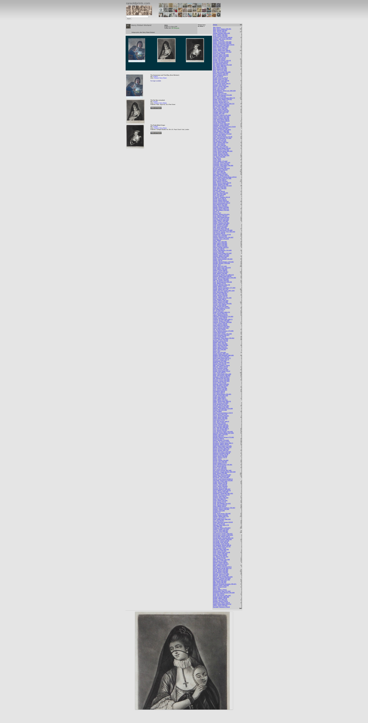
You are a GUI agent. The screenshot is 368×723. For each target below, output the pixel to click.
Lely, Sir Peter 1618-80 (219, 329)
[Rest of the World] (180, 7)
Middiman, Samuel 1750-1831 (221, 362)
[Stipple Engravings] (161, 16)
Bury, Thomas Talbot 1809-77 (221, 106)
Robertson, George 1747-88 (220, 454)
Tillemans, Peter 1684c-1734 (221, 525)
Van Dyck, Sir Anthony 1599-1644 (222, 539)
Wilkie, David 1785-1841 (219, 582)
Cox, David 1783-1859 (219, 157)
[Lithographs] (170, 16)
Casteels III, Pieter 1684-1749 (221, 124)
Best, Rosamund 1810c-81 (220, 63)
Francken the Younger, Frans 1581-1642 (224, 231)
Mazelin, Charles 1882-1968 (220, 354)
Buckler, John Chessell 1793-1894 (222, 95)
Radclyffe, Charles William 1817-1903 (223, 433)
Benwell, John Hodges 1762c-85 (222, 60)
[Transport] (194, 12)
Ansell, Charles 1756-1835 (220, 36)
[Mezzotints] (218, 12)
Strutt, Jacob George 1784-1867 (222, 513)
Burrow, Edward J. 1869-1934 (221, 105)
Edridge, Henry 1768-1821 (220, 206)
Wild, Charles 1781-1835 (219, 581)
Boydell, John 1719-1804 (220, 82)
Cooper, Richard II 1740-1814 (221, 149)
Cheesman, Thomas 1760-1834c (222, 129)
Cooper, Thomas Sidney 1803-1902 (222, 151)
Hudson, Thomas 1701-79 (220, 296)
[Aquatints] (166, 16)
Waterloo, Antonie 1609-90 (220, 562)
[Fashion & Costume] (199, 16)
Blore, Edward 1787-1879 (220, 69)
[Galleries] (209, 12)
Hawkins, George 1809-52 (220, 270)
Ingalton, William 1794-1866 (220, 300)
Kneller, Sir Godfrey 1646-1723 (221, 312)
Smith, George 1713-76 (219, 502)
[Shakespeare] (194, 16)
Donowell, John (217, 190)
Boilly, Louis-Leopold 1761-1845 (221, 72)
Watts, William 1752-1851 (220, 565)
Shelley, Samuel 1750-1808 (220, 492)
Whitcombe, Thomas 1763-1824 (222, 578)
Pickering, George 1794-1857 (221, 405)
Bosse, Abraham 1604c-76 (220, 75)
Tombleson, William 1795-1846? (222, 528)
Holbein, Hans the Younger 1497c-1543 (224, 290)
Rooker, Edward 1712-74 (219, 463)
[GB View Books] (209, 16)
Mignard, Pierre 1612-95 (219, 364)
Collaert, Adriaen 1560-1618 (220, 142)
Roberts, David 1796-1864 (220, 456)
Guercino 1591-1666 (218, 252)
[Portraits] (185, 12)
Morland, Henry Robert (160, 78)
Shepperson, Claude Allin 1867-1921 (223, 493)
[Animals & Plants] (180, 12)
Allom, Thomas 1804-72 (219, 32)
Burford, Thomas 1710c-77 (220, 101)
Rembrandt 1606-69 (218, 438)
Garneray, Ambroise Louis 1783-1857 (223, 237)
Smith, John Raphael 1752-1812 (222, 503)
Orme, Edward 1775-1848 (220, 388)
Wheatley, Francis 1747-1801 (221, 574)
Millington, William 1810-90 (220, 367)
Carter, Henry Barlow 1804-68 (221, 119)
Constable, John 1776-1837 (220, 147)
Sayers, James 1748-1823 (220, 486)
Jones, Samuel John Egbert (220, 306)
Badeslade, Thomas (218, 40)
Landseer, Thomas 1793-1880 (221, 321)
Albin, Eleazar (217, 27)
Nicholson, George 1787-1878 (221, 381)
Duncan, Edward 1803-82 (220, 200)
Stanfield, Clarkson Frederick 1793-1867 (224, 508)
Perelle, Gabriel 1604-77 (219, 398)
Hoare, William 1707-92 (219, 283)
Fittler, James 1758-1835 (220, 227)
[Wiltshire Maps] (204, 7)
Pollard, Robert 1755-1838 (220, 418)
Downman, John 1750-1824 (220, 193)
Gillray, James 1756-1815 (220, 243)
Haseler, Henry (217, 264)
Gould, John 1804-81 (218, 249)
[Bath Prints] (194, 7)
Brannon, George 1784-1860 (220, 86)
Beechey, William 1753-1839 (221, 56)
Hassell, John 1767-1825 (220, 266)
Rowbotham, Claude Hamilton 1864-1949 (224, 472)
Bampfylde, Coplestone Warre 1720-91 (223, 44)
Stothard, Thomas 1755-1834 (221, 509)
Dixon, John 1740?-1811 (219, 187)
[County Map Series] (170, 7)
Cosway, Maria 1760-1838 (220, 152)
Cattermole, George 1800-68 (221, 125)
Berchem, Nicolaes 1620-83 (220, 62)
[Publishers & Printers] (166, 12)
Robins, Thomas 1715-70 (220, 457)
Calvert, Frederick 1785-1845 (221, 111)
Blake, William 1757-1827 (220, 67)
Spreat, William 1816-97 (219, 506)
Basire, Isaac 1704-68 (219, 53)
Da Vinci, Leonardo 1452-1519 (221, 168)
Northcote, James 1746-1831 (221, 384)
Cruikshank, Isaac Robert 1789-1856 (223, 165)
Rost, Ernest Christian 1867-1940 (222, 470)
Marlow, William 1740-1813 (220, 348)
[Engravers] (161, 12)
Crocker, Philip (217, 159)
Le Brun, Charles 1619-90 (220, 323)
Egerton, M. (216, 211)
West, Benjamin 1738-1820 (220, 572)
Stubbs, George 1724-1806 (220, 515)
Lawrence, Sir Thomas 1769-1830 (222, 322)
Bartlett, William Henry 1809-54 (221, 50)
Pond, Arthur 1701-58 (219, 420)
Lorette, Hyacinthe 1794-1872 (221, 335)
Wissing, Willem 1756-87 (220, 589)
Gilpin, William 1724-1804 (220, 244)
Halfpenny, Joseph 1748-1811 (221, 254)
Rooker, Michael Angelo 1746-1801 (222, 464)
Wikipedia (176, 28)
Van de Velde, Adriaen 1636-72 (221, 536)
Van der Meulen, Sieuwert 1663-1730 (223, 538)
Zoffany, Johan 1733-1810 (220, 605)
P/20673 (155, 76)
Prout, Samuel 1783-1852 (220, 430)
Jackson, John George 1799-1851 (222, 303)
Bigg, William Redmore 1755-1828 (222, 65)
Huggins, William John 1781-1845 (222, 298)
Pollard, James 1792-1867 (220, 417)
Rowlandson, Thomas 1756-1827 (222, 474)
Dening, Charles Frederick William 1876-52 (225, 177)
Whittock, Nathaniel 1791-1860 (221, 579)
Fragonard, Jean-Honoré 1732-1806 (222, 230)
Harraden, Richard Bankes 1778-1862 (223, 262)
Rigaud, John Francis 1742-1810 (222, 451)
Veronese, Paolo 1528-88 (220, 555)
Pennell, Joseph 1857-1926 (220, 395)
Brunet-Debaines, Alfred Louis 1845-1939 (224, 90)
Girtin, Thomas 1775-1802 (220, 246)
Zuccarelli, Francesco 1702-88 (221, 607)
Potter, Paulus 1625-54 (219, 423)
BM (173, 28)
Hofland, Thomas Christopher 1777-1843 (224, 287)
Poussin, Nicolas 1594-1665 (220, 426)
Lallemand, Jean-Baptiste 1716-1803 (223, 316)
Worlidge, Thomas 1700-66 (220, 601)
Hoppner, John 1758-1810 (220, 293)
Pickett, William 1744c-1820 (220, 407)
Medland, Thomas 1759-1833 (221, 357)
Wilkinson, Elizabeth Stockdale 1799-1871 (224, 584)
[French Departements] (209, 7)
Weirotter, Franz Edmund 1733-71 (222, 566)
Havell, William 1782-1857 (220, 269)
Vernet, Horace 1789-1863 (220, 554)
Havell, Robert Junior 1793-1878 (222, 267)
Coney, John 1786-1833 (219, 145)
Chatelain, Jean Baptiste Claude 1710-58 (224, 126)
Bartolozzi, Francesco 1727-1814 (222, 52)
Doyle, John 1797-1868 (219, 194)
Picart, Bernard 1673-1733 (220, 404)
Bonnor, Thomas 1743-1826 (220, 73)
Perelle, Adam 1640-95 (219, 397)
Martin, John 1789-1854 (219, 349)
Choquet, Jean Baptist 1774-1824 (222, 134)
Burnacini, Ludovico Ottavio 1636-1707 (223, 103)
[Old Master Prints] (214, 12)
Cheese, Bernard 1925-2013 (220, 128)
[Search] (218, 16)
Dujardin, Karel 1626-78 (219, 198)
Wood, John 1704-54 (218, 594)
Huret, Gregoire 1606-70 (219, 299)
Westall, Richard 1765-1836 (220, 569)
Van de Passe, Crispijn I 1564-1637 (222, 533)
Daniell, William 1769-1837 (220, 170)
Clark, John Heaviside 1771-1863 (222, 138)
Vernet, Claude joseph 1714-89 (221, 552)
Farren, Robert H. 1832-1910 (221, 220)
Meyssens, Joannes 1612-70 (221, 359)
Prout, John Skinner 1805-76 (221, 428)
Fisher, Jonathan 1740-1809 (220, 224)
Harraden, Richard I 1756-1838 (221, 263)
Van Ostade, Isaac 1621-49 (220, 542)
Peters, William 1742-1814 (220, 400)
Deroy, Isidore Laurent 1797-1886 (222, 178)
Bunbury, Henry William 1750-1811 (222, 99)
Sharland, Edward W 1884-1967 (221, 489)
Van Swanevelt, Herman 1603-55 (222, 545)
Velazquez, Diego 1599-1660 (221, 549)
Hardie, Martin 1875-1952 (220, 257)
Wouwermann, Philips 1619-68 (221, 602)
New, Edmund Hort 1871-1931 (221, 378)
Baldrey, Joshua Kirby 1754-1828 (222, 42)
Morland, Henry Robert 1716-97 (221, 371)
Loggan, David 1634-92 (219, 332)
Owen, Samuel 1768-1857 (220, 390)
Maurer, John (216, 351)
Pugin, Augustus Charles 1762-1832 (223, 431)
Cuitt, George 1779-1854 (219, 167)
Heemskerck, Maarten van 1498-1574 (223, 275)
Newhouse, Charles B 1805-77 (221, 377)
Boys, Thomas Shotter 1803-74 (221, 83)
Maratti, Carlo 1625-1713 (220, 346)
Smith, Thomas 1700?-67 (220, 505)
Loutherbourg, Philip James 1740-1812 (223, 338)
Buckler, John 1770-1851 (220, 93)
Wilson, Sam (216, 588)
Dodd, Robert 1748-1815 (219, 188)
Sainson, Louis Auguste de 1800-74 (223, 479)
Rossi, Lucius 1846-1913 (220, 469)
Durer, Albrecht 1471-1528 (220, 204)
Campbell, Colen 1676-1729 (220, 112)
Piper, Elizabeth (217, 411)
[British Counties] (161, 7)
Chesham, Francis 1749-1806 (221, 132)
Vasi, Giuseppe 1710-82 (219, 548)
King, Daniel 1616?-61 (219, 309)
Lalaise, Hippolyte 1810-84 (220, 315)
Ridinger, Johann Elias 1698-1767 (222, 447)
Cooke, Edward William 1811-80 (221, 148)
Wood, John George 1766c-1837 (222, 595)
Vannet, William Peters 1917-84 (221, 546)
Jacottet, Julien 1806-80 (219, 305)
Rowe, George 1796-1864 (220, 473)
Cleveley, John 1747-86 (219, 139)
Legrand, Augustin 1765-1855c (221, 326)
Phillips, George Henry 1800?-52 (222, 401)
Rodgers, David (217, 459)
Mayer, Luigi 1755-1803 (219, 352)
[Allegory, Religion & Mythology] (185, 16)
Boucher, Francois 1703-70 (220, 78)
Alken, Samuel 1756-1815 (220, 30)
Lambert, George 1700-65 (220, 318)
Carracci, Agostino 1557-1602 (221, 116)
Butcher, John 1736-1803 (220, 108)
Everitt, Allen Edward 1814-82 (221, 217)
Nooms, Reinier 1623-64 (219, 382)
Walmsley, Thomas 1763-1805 (221, 559)
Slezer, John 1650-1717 (219, 499)
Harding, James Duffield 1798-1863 (222, 259)
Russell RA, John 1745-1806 (221, 477)
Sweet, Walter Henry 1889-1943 (221, 519)
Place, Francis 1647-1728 (220, 414)
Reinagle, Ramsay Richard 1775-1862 (223, 437)
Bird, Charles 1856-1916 (219, 66)
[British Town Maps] (175, 7)
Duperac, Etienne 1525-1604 (221, 201)
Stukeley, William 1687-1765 (221, 516)
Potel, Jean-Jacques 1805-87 (221, 421)
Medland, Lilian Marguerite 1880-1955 (223, 355)
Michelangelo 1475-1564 (219, 361)
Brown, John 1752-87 (219, 89)
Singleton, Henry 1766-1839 (220, 497)
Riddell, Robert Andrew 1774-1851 (222, 446)
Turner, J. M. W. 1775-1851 (220, 532)
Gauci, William (217, 240)
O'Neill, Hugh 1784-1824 (219, 387)
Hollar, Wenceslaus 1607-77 (220, 292)
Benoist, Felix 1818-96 (219, 59)
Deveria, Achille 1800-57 (219, 180)
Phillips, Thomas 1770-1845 (220, 403)
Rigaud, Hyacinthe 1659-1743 (221, 449)
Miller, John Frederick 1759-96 (221, 365)
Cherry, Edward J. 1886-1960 (221, 131)
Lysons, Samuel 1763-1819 (220, 339)
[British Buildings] (185, 7)
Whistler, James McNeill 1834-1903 (222, 577)
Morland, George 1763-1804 (220, 369)
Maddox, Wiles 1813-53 (219, 342)
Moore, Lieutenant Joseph (220, 368)
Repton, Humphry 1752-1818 (221, 440)
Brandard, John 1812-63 (219, 85)
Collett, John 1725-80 (219, 144)
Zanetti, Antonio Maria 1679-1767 (222, 604)
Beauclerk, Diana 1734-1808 (221, 55)
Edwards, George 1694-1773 (221, 208)
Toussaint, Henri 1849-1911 (220, 531)
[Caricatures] (175, 12)
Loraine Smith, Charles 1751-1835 (222, 334)
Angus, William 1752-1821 (220, 34)
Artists (215, 25)
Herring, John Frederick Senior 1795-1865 (224, 277)
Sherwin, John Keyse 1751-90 (221, 495)
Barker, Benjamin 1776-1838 (221, 46)
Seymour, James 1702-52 (220, 487)
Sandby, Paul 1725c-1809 (220, 482)
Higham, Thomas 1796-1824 (221, 279)
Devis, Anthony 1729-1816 (220, 181)
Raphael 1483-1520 (218, 436)
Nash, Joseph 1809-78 (219, 372)
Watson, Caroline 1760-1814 (221, 564)
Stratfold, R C (217, 512)
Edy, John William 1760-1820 (221, 210)
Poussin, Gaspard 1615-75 (220, 424)
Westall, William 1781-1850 (220, 571)
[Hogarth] (170, 12)
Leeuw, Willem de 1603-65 (220, 325)
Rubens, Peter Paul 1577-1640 (221, 476)
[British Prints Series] (166, 7)
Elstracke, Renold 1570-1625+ (221, 214)
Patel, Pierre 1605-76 (219, 392)
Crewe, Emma (217, 158)
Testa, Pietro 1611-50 (219, 523)
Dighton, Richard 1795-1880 (220, 184)
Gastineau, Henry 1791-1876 (221, 239)
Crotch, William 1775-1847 (220, 161)
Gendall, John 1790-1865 (220, 241)
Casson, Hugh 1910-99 (219, 122)
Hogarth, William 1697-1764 (220, 289)
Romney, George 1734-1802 (220, 460)
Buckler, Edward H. (218, 92)
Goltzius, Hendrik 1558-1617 (221, 247)
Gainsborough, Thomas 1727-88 (222, 234)
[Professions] (190, 16)
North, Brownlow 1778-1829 (220, 385)
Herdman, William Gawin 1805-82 (222, 276)
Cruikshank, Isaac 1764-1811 (221, 164)
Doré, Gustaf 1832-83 (219, 191)
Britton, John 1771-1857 (219, 88)
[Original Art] (199, 12)
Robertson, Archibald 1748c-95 (221, 453)
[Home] (139, 14)
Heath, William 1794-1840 (220, 273)
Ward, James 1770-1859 (219, 561)
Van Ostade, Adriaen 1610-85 (221, 541)
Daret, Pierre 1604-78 (219, 171)
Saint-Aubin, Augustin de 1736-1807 (223, 480)
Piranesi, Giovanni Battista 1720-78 (223, 413)
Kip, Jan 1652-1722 (218, 311)
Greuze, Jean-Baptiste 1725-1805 (222, 250)
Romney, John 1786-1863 (220, 462)
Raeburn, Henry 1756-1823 (220, 434)
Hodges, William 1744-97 (220, 286)
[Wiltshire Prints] (199, 7)
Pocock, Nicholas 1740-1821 (221, 415)
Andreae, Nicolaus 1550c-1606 (221, 33)
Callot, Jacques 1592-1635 (220, 109)
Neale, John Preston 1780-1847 (221, 375)
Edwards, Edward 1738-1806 (221, 207)
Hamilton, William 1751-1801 (221, 256)
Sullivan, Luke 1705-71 (219, 518)
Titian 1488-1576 (217, 526)
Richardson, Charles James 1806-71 (223, 443)
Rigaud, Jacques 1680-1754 (220, 450)
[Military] (204, 16)
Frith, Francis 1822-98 (219, 233)
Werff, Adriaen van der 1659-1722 (222, 568)
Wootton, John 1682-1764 (220, 600)
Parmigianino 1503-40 (219, 391)
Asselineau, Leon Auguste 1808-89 (222, 37)
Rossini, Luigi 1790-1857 (220, 467)
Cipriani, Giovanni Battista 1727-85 (222, 136)
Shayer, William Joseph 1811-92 (222, 490)
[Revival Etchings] (175, 16)
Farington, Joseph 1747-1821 (221, 218)
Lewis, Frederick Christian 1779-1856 (223, 331)
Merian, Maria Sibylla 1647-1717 (222, 358)
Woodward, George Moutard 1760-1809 (224, 592)
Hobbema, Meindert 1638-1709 (221, 285)
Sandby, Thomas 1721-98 (220, 483)
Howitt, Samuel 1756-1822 (220, 295)
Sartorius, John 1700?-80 (220, 485)
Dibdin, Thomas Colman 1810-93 (222, 183)
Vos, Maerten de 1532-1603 (220, 556)
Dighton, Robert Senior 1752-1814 (222, 185)
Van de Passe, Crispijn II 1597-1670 (223, 535)
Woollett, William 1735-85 (220, 598)
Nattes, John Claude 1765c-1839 (222, 374)
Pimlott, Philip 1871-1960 (220, 410)
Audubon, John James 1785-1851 (222, 39)
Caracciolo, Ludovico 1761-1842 (222, 115)
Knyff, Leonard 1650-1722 (220, 313)
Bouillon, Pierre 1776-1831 (220, 79)
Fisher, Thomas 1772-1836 (220, 226)
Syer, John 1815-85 (218, 520)
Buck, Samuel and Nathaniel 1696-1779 (224, 98)
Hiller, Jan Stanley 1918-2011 (221, 280)
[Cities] (190, 7)
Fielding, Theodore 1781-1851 (221, 223)
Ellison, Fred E (217, 213)
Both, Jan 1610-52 (218, 76)
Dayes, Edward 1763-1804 (220, 174)
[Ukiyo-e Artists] (180, 16)
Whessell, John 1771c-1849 (220, 575)
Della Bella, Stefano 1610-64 (221, 175)
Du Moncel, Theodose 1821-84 (221, 197)
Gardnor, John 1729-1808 (220, 236)
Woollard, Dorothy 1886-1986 (221, 597)
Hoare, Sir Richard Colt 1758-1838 (222, 282)
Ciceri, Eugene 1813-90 (219, 135)
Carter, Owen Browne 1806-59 (221, 121)
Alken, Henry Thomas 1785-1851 (222, 29)
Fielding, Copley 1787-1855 (220, 221)
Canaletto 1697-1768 (218, 113)
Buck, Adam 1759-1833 (219, 96)
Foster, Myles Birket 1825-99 (221, 229)
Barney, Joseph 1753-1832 (220, 49)
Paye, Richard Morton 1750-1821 (222, 394)
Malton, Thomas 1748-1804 (220, 345)
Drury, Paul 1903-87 (218, 195)
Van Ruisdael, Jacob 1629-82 (221, 543)
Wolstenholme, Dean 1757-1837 (222, 591)
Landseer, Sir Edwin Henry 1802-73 (222, 319)
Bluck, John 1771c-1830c (220, 70)
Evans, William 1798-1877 (220, 216)
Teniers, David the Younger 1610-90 (223, 522)
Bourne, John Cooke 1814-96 (221, 80)
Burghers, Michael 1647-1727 (221, 102)
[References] (214, 16)
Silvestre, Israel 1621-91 (219, 496)
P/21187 (155, 101)
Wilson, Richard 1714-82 (219, 587)
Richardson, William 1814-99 (221, 444)
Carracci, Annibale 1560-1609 (221, 118)
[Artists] (214, 7)
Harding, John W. (217, 260)
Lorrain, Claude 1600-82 (219, 336)
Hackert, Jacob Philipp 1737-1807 (222, 253)
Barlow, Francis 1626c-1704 (220, 47)
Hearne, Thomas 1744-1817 (220, 272)
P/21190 (155, 126)
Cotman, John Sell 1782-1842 (221, 155)
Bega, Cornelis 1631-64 (219, 57)
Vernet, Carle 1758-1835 (219, 551)
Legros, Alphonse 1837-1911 (221, 328)
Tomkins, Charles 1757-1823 (221, 529)
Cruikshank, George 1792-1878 (221, 162)
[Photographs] (204, 12)
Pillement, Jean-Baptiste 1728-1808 (223, 408)
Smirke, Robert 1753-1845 (220, 500)
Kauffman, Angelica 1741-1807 (221, 308)
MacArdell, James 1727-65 (220, 341)
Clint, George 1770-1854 (219, 141)
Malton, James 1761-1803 (220, 344)
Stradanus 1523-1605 (219, 510)
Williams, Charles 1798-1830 (221, 585)
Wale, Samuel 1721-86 (219, 558)
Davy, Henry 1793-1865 (219, 172)
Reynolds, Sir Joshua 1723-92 (221, 441)
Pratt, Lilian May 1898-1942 (220, 427)
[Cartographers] (218, 7)
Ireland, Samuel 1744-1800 (220, 302)
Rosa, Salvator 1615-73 (219, 466)
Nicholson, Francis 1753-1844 (221, 380)
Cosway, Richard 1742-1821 (220, 154)
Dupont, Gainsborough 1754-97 (221, 203)
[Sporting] (190, 12)
